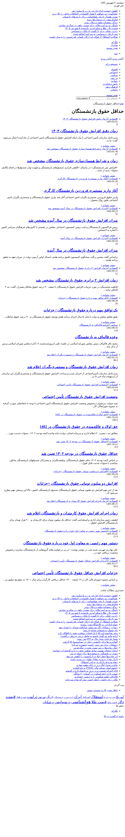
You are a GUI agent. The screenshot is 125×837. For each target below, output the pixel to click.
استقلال (97, 697)
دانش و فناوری (110, 84)
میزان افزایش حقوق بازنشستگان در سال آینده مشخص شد (73, 220)
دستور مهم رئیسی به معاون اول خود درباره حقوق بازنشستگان (70, 543)
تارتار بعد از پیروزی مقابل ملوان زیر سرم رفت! (94, 659)
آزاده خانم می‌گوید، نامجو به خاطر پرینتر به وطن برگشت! (89, 636)
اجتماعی (113, 72)
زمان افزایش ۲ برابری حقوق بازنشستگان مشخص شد (77, 280)
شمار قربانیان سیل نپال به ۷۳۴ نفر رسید (97, 639)
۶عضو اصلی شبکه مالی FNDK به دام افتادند (95, 668)
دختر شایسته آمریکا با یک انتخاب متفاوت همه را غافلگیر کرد (88, 633)
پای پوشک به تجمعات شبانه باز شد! (100, 630)
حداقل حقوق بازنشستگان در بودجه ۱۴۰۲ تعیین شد (79, 454)
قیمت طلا (99, 702)
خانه (122, 103)
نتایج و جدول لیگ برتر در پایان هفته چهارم (97, 665)
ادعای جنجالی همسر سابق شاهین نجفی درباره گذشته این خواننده (85, 650)
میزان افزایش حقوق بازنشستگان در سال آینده (82, 250)
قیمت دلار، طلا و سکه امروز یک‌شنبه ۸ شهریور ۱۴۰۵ (91, 28)
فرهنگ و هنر (111, 87)
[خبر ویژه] (112, 58)
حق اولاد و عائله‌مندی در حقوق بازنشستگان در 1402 (79, 427)
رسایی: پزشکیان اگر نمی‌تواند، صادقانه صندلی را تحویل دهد (88, 627)
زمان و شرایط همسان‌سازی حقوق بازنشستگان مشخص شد (72, 161)
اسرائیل (86, 697)
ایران (78, 697)
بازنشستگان (59, 697)
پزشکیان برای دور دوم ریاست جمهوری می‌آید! (94, 645)
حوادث (114, 81)
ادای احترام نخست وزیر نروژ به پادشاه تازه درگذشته (92, 671)
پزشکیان (48, 702)
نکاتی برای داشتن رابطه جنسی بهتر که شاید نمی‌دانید (91, 679)
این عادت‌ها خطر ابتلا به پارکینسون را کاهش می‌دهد (92, 656)
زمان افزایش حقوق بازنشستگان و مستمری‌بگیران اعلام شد (72, 367)
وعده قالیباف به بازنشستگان (96, 337)
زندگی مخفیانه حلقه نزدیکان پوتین (101, 22)
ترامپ (32, 697)
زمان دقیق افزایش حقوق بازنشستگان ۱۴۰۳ (84, 131)
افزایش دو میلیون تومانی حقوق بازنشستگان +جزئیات (77, 483)
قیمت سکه (112, 702)
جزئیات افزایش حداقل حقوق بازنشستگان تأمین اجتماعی (75, 573)
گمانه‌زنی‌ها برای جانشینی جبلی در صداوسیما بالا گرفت (90, 642)
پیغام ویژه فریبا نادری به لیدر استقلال (99, 662)
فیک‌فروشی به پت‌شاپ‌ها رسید (102, 19)
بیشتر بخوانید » (108, 146)
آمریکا (120, 697)
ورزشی (114, 78)
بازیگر (50, 697)
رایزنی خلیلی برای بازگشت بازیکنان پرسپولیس (94, 31)
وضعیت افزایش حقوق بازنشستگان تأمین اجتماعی (80, 397)
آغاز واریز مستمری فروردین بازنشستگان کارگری (81, 191)
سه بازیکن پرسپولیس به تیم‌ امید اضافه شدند (95, 34)
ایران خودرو (68, 697)
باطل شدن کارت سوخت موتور (102, 690)
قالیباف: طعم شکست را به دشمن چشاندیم (96, 676)
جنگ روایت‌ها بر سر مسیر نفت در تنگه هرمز (95, 647)
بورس (42, 697)
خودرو (24, 697)
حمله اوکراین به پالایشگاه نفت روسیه (99, 624)
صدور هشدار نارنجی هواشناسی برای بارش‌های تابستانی (90, 16)
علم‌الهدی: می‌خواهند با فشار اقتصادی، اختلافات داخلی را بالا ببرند (85, 14)
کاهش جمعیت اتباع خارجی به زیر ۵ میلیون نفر (94, 11)
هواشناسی (81, 701)
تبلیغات (114, 89)
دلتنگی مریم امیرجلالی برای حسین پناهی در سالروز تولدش (88, 25)
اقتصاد (114, 69)
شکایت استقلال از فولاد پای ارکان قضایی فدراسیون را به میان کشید (84, 37)
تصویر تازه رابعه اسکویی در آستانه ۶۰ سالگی (95, 673)
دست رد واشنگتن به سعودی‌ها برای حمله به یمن (94, 653)
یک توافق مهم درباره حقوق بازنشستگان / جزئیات (81, 310)
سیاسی (114, 75)
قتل (18, 697)
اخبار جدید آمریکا (109, 697)
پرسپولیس (63, 702)
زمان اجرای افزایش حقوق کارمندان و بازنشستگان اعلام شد (72, 513)
